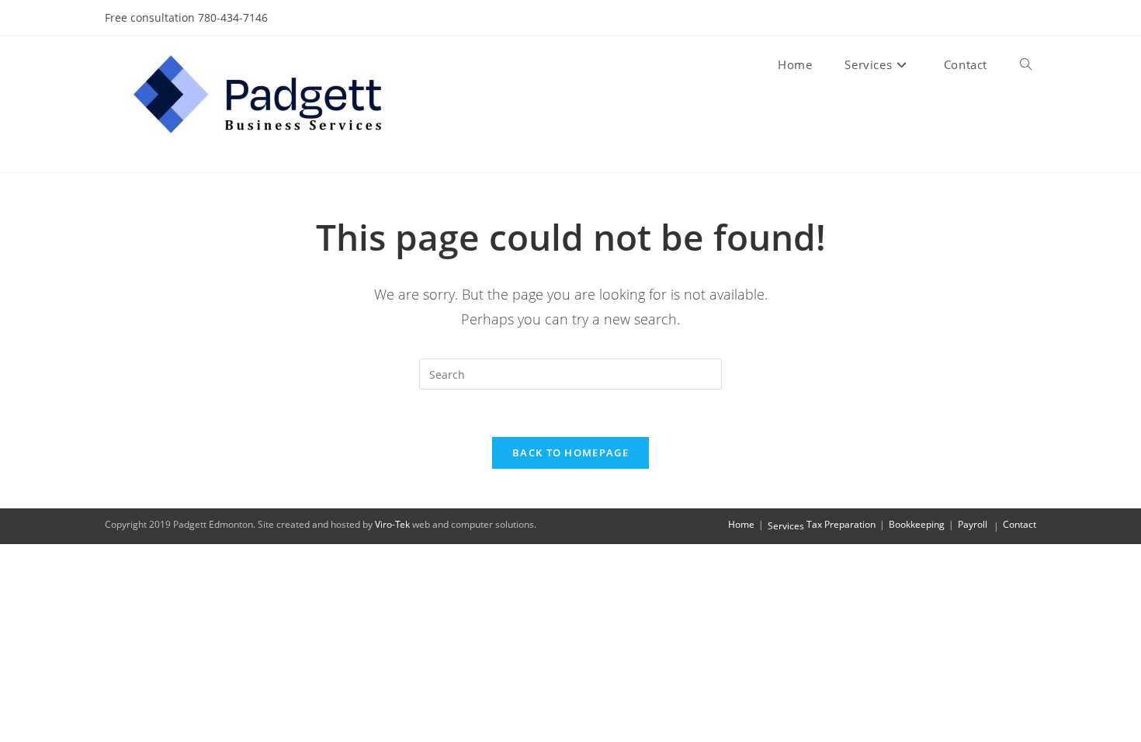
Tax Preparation (841, 524)
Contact (1019, 524)
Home (741, 524)
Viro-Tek (392, 524)
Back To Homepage (570, 452)
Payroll (972, 524)
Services (786, 525)
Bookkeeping (917, 524)
